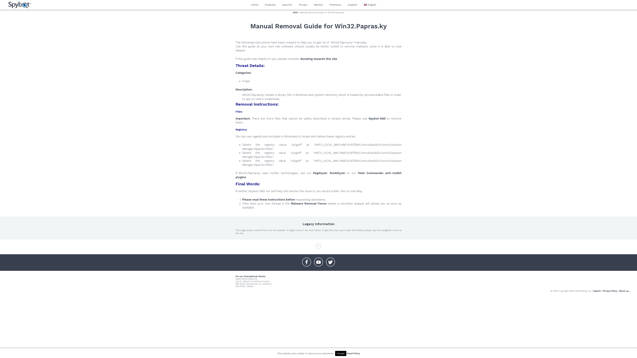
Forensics (335, 4)
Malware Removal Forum (308, 203)
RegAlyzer (320, 173)
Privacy (303, 4)
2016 (295, 12)
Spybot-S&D (377, 118)
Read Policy (353, 353)
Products (270, 4)
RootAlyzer (337, 173)
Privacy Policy (610, 291)
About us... (625, 291)
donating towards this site (318, 58)
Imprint (597, 291)
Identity (318, 4)
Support (352, 4)
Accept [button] (340, 353)
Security (287, 4)
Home (254, 4)
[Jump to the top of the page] (318, 247)
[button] (306, 260)
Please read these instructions (263, 199)
